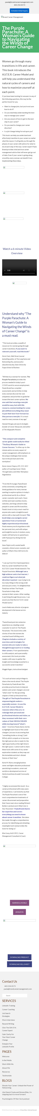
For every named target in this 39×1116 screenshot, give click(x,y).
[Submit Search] (3, 995)
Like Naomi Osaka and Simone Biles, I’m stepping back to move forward (17, 1093)
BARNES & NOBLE (19, 903)
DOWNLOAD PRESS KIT (19, 957)
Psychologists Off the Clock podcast (15, 1099)
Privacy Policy (23, 1110)
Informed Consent (32, 1110)
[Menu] (35, 17)
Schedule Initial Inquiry (19, 11)
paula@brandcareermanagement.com (19, 2)
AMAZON (19, 912)
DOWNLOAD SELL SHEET (19, 964)
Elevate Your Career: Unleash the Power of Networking (17, 1086)
